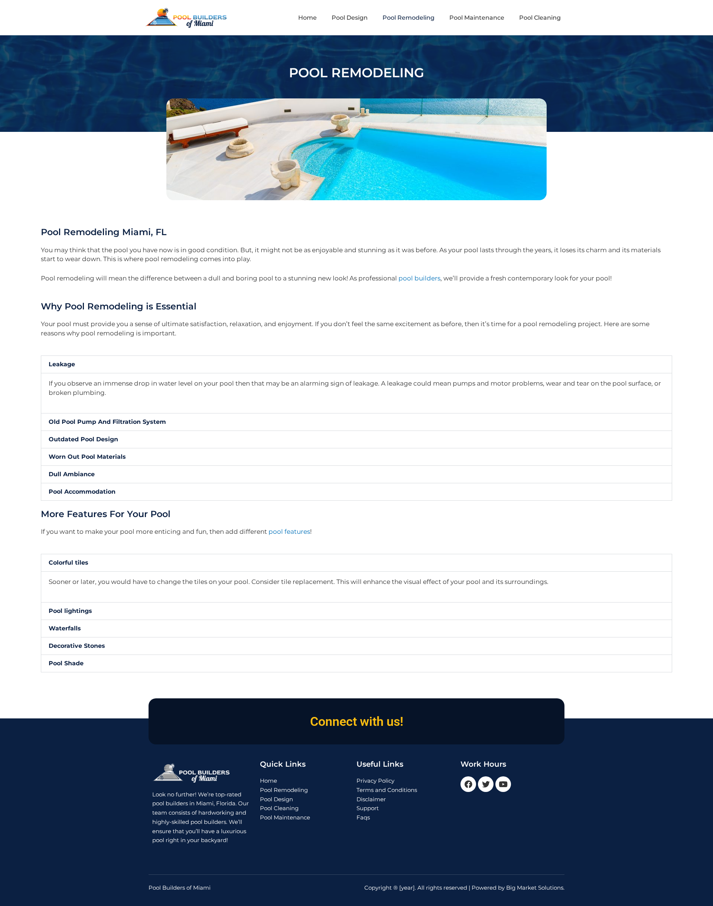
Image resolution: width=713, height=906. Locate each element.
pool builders (419, 278)
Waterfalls (65, 628)
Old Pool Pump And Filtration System (107, 421)
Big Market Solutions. (535, 887)
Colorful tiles (68, 562)
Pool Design (350, 17)
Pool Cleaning (540, 17)
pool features (289, 531)
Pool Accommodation (82, 491)
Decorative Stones (77, 645)
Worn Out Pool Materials (87, 456)
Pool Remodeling (408, 17)
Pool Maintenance (476, 17)
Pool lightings (70, 610)
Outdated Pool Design (83, 439)
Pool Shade (66, 663)
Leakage (62, 364)
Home (307, 17)
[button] (356, 364)
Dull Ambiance (72, 474)
